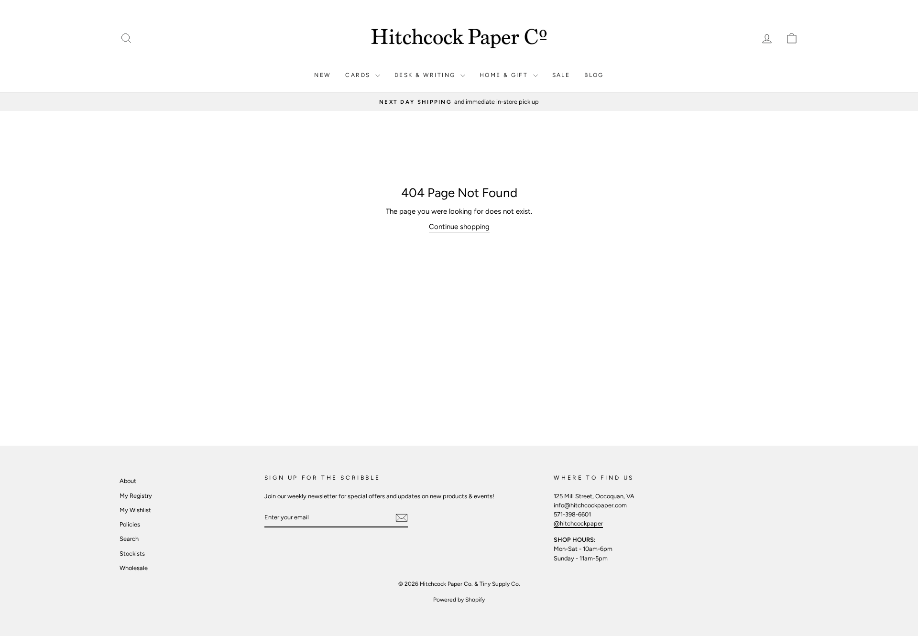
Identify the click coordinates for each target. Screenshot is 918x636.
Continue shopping (459, 226)
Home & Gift (505, 75)
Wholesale (134, 567)
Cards (358, 75)
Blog (594, 75)
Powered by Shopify (459, 599)
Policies (130, 524)
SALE (561, 75)
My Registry (136, 495)
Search (129, 538)
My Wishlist (135, 510)
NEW (322, 75)
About (128, 480)
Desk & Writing (426, 75)
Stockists (132, 553)
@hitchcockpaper (578, 523)
